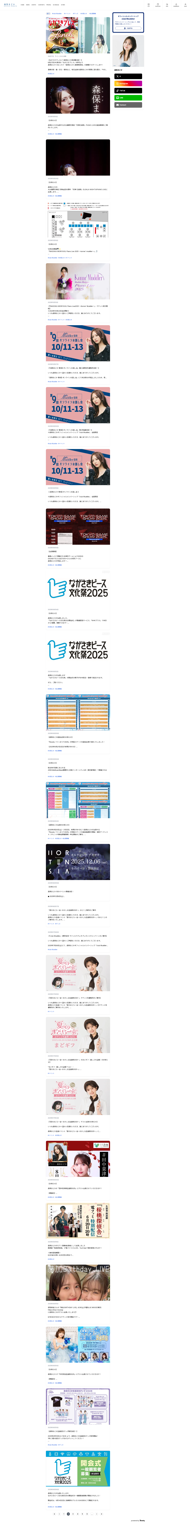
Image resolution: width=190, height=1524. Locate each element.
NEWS (28, 5)
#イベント (67, 13)
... (92, 1514)
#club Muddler (57, 13)
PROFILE (49, 5)
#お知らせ (84, 13)
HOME (22, 5)
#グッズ (75, 13)
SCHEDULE (56, 5)
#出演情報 (92, 13)
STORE (63, 5)
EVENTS (34, 5)
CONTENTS (41, 5)
